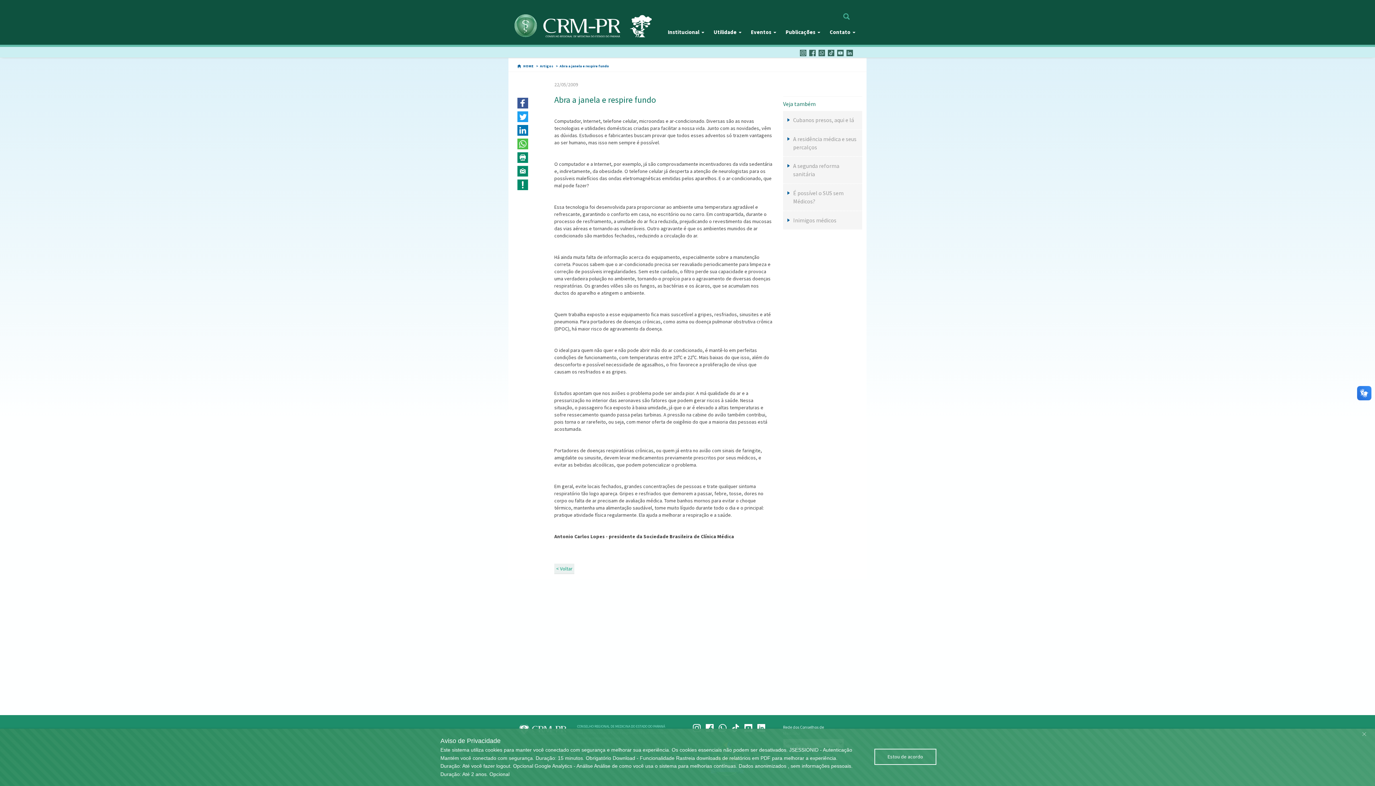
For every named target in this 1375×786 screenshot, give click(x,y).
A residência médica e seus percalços (825, 143)
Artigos (546, 66)
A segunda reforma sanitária (816, 170)
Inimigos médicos (814, 220)
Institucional (683, 32)
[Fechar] (1364, 732)
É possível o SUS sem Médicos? (818, 197)
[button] (522, 103)
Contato (840, 32)
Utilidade (725, 32)
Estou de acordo (905, 756)
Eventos (761, 32)
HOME (528, 66)
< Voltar (564, 568)
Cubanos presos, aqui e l (823, 120)
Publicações (800, 32)
